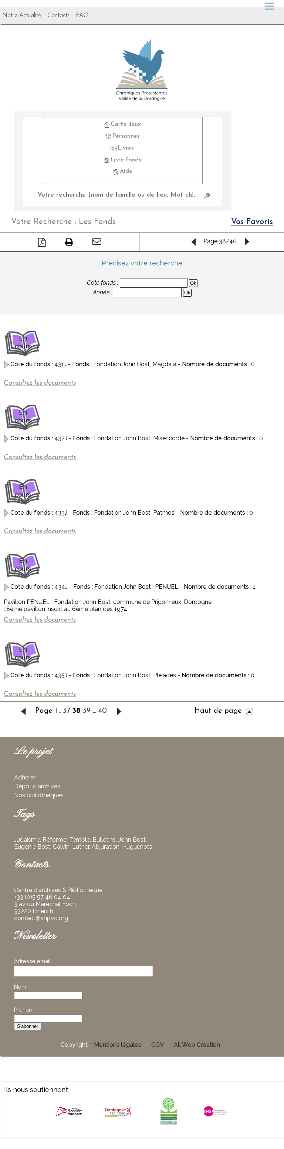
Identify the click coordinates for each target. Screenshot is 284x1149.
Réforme (55, 839)
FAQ (82, 16)
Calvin (61, 846)
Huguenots (137, 846)
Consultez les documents (40, 383)
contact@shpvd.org (41, 918)
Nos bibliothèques (39, 795)
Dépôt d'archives (37, 786)
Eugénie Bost (32, 846)
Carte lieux (126, 124)
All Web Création (197, 1044)
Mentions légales (117, 1044)
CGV (157, 1044)
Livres (126, 148)
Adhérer (25, 777)
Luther (80, 846)
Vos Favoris (252, 222)
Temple (79, 839)
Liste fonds (125, 160)
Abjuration (105, 846)
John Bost (132, 839)
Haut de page (218, 711)
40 (102, 711)
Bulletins (104, 839)
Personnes (126, 136)
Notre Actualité (21, 16)
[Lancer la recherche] (207, 195)
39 (87, 711)
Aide (126, 171)
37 (66, 711)
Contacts (58, 16)
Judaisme (27, 839)
